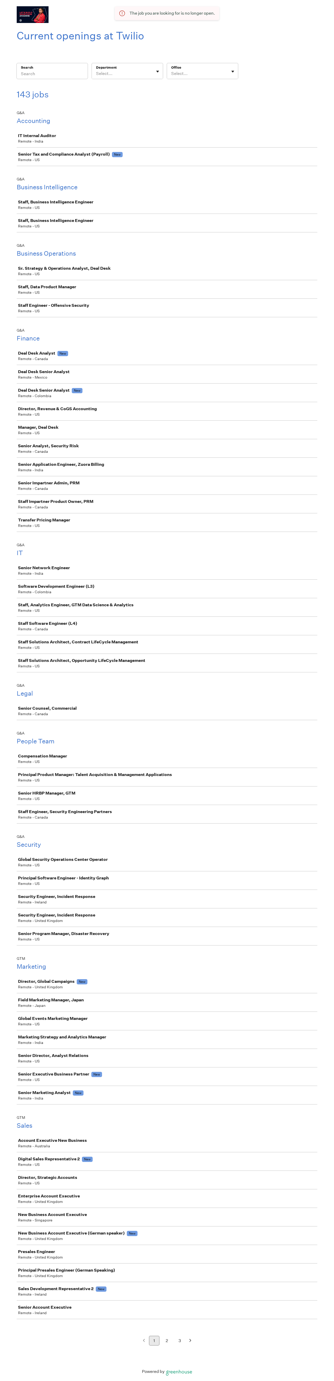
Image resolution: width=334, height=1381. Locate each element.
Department (106, 67)
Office (176, 67)
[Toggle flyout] (157, 71)
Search (27, 67)
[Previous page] (144, 1341)
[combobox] (96, 74)
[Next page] (190, 1341)
